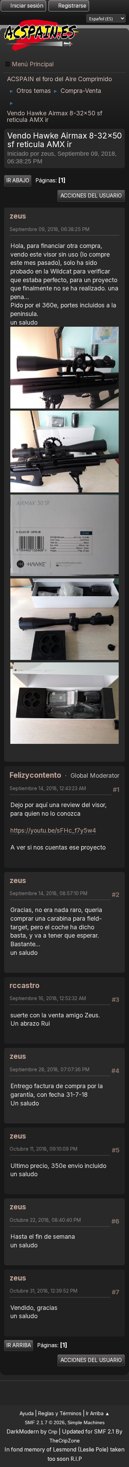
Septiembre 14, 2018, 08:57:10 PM (48, 893)
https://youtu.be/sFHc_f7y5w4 (53, 830)
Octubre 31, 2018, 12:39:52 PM (43, 1291)
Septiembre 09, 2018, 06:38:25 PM (49, 229)
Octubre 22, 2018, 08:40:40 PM (45, 1220)
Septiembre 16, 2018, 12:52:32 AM (48, 998)
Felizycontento (35, 775)
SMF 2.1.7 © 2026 (45, 1422)
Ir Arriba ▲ (98, 1413)
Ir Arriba (18, 1345)
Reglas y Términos (60, 1413)
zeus (18, 216)
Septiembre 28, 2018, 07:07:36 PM (49, 1069)
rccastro (25, 985)
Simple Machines (86, 1422)
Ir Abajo (17, 180)
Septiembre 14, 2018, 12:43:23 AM (48, 788)
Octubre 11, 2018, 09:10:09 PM (43, 1149)
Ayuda (27, 1413)
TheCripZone (64, 1441)
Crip (52, 1432)
